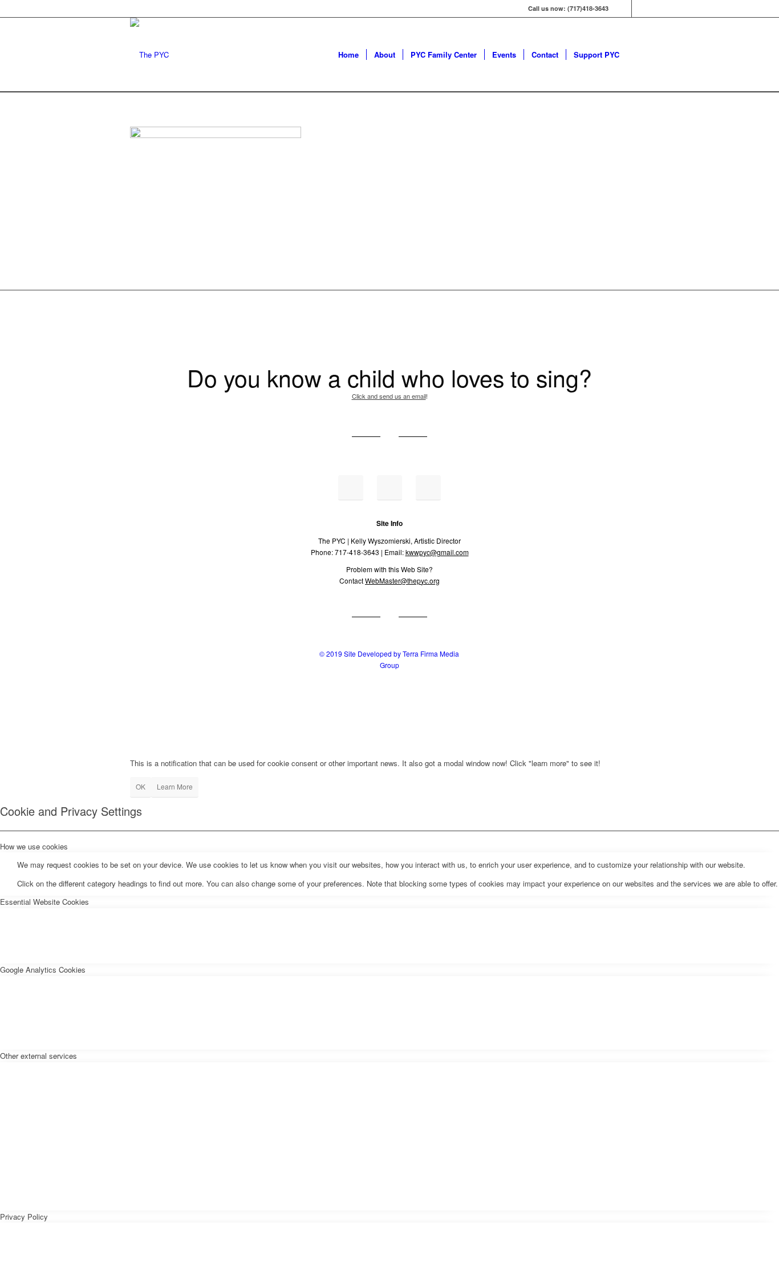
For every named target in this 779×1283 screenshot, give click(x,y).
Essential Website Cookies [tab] (44, 901)
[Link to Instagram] (640, 8)
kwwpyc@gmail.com (437, 552)
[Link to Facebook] (623, 8)
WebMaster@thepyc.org (402, 580)
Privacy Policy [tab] (24, 1216)
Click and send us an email (389, 395)
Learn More (175, 786)
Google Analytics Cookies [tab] (43, 969)
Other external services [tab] (38, 1055)
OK (140, 786)
